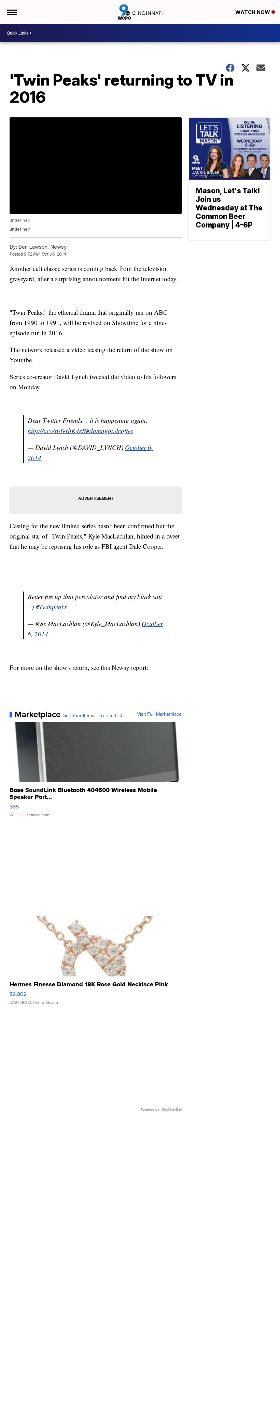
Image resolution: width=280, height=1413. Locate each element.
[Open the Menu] (11, 12)
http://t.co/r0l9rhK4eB (57, 430)
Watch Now (253, 12)
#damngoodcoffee (109, 430)
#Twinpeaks (51, 606)
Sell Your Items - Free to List (92, 715)
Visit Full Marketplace (159, 714)
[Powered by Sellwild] (172, 1109)
